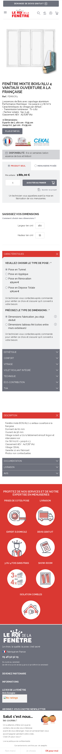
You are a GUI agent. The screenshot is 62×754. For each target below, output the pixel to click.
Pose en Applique (18, 274)
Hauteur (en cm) (25, 235)
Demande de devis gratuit (29, 4)
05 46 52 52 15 (10, 656)
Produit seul (18, 166)
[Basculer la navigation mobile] (5, 12)
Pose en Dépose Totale (21, 287)
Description (10, 415)
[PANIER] (56, 13)
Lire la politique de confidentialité (16, 741)
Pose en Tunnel (17, 269)
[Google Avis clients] (14, 698)
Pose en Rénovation (19, 278)
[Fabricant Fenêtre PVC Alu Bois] (20, 13)
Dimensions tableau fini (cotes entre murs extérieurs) (28, 326)
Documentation (13, 461)
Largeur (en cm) (25, 225)
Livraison (9, 467)
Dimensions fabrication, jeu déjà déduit (26, 318)
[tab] (16, 166)
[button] (53, 316)
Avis (6, 473)
